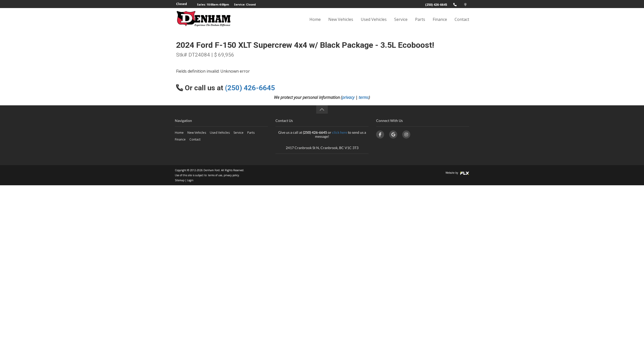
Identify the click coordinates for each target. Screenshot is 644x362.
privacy (348, 97)
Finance (440, 19)
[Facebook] (380, 134)
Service (401, 19)
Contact (462, 19)
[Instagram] (406, 134)
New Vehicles (340, 19)
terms (364, 97)
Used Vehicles (374, 19)
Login (190, 180)
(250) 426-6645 (436, 5)
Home (315, 19)
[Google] (393, 134)
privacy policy (231, 175)
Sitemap (179, 180)
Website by (452, 172)
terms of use (215, 175)
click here (339, 132)
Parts (420, 19)
